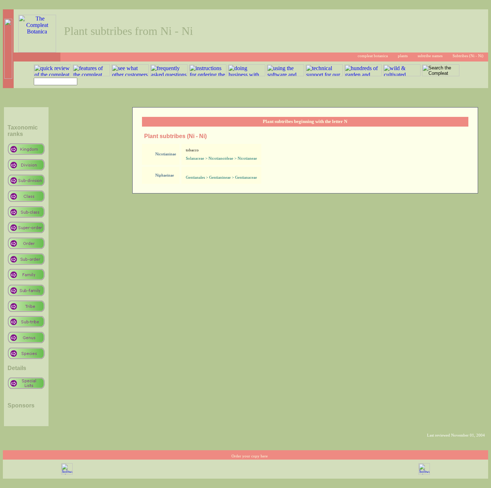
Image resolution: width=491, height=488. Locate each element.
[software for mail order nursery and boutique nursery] (67, 473)
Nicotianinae (165, 154)
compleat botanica (373, 56)
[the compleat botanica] (37, 50)
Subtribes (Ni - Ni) (468, 56)
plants (403, 56)
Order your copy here (249, 456)
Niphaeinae (164, 175)
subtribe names (430, 56)
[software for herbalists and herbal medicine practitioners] (424, 473)
